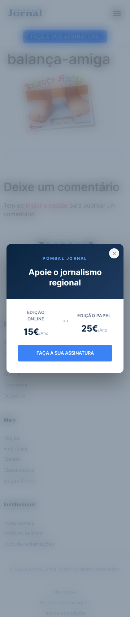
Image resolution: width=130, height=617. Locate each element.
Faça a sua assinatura (65, 353)
